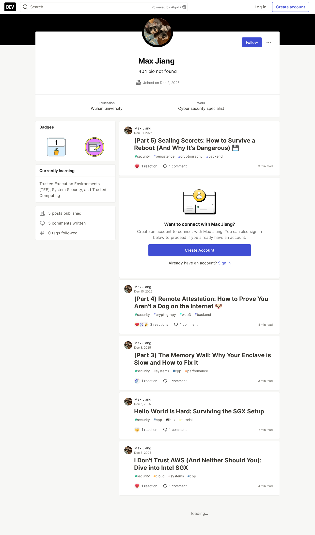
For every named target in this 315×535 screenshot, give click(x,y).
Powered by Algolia (167, 7)
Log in (260, 6)
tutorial (185, 420)
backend (214, 156)
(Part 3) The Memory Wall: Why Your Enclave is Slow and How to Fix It (202, 359)
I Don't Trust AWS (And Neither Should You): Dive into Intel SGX (198, 464)
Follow (252, 42)
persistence (164, 156)
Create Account (199, 250)
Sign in (224, 262)
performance (196, 371)
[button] (56, 147)
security (142, 156)
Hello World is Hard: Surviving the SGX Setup (199, 411)
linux (170, 420)
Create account (290, 6)
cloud (159, 476)
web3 (185, 314)
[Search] (25, 7)
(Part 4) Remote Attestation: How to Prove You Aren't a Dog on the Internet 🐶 (201, 302)
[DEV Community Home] (10, 7)
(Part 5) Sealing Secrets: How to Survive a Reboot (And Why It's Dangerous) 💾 (194, 144)
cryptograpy (165, 314)
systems (161, 371)
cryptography (190, 156)
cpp (177, 371)
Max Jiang (142, 128)
